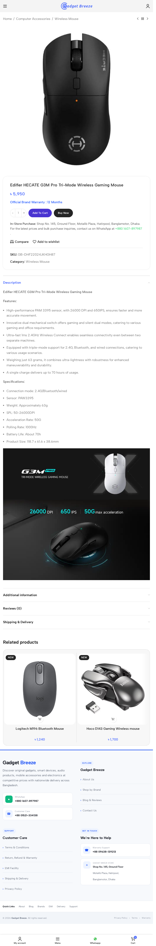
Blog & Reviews (92, 800)
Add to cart (40, 212)
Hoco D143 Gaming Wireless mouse (113, 729)
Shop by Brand (92, 789)
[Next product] (147, 18)
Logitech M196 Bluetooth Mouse (40, 729)
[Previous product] (137, 18)
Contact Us (89, 810)
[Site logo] (76, 6)
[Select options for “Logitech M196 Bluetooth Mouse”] (39, 719)
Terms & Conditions (17, 847)
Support (73, 906)
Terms (135, 918)
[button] (113, 719)
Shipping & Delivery (16, 878)
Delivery (61, 906)
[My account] (148, 6)
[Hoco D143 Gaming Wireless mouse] (113, 689)
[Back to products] (142, 18)
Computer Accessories (33, 19)
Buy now (63, 212)
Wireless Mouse (66, 19)
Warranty (146, 918)
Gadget (19, 762)
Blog (31, 906)
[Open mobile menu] (5, 6)
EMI (51, 906)
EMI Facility (12, 868)
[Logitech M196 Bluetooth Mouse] (39, 689)
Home (7, 19)
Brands (41, 906)
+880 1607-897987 (128, 228)
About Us (88, 779)
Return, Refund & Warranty (21, 857)
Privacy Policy (13, 888)
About (22, 906)
